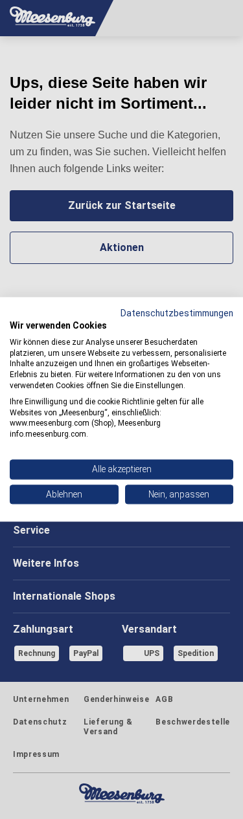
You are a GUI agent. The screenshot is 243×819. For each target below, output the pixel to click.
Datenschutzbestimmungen (177, 313)
